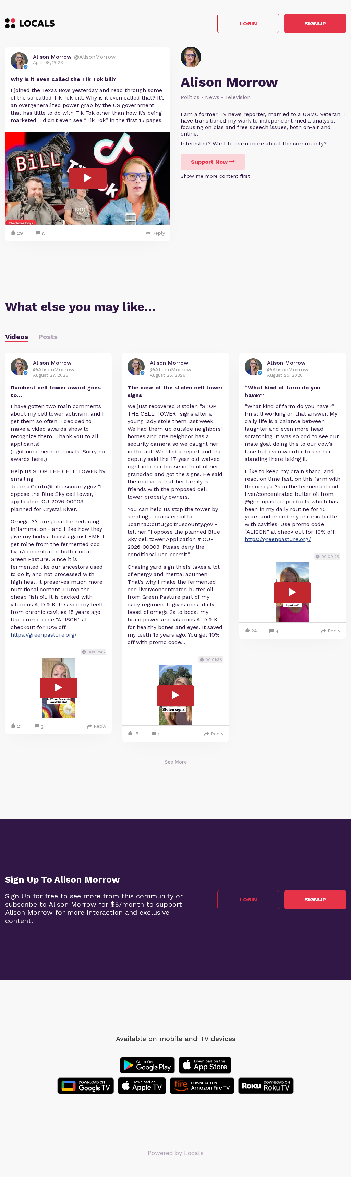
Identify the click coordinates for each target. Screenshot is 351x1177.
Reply (158, 233)
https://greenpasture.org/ (44, 634)
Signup (315, 23)
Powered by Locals (176, 1152)
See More (176, 762)
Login (248, 23)
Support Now (209, 162)
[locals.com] (30, 23)
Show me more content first (215, 176)
